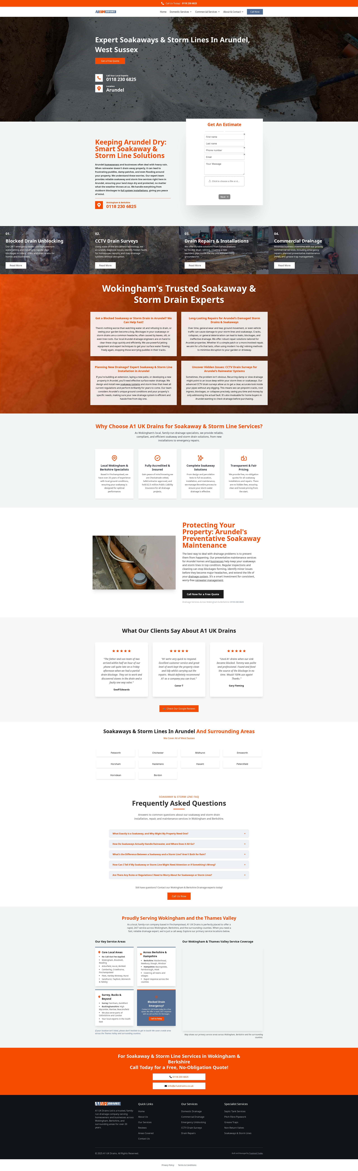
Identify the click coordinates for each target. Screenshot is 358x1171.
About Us (143, 1116)
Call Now (255, 11)
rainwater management (209, 580)
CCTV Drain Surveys (191, 1127)
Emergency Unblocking (193, 1122)
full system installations (134, 190)
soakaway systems (130, 384)
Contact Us (144, 1138)
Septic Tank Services (235, 1111)
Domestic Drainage (191, 1111)
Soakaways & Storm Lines (237, 1133)
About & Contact (232, 11)
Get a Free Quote (110, 60)
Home (163, 11)
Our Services (145, 1122)
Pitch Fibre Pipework (235, 1116)
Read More (16, 265)
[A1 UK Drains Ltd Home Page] (114, 1103)
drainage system (198, 576)
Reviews (142, 1127)
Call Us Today (156, 1018)
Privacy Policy (168, 1165)
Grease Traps (231, 1122)
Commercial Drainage (192, 1116)
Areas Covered (146, 1133)
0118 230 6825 (189, 3)
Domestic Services (179, 11)
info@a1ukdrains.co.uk (181, 1086)
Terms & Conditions (187, 1165)
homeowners (112, 164)
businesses (217, 561)
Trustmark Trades (256, 1153)
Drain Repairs (188, 1133)
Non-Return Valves (234, 1127)
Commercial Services (206, 11)
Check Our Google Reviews (181, 708)
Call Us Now (179, 896)
